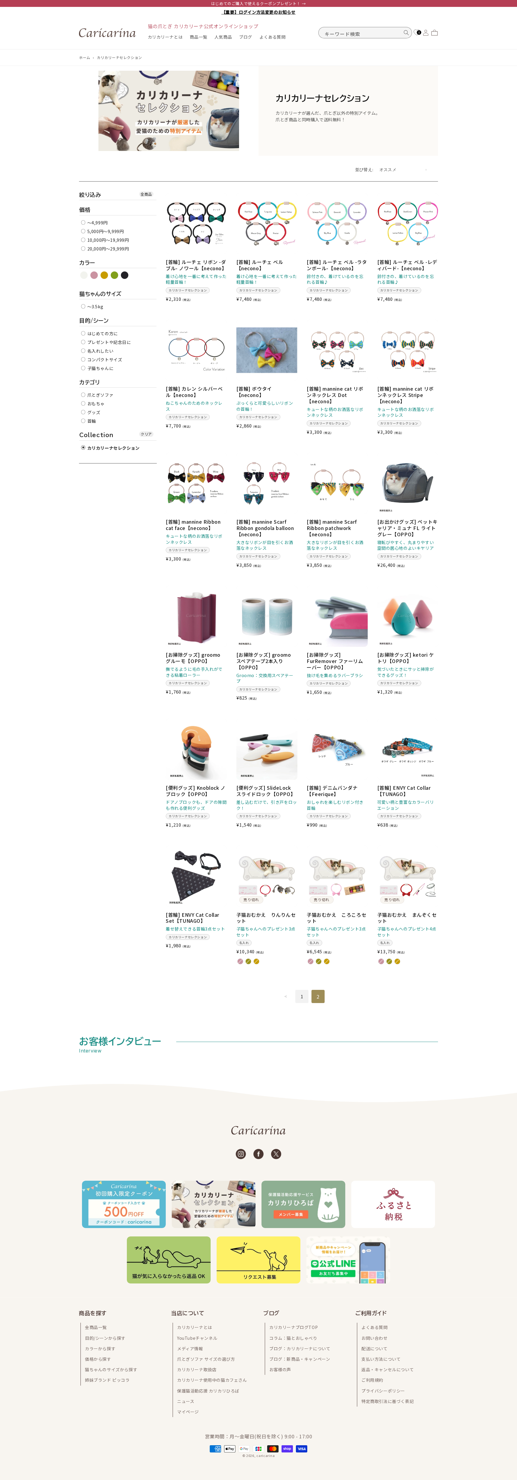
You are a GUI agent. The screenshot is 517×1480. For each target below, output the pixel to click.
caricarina (265, 1455)
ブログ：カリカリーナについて (299, 1348)
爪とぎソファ (99, 395)
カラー (87, 262)
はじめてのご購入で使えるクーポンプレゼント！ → (258, 3)
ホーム (84, 57)
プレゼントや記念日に (108, 342)
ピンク (94, 275)
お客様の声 (280, 1369)
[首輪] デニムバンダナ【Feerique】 (332, 791)
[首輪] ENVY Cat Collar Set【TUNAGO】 (192, 918)
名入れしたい (99, 351)
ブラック (125, 275)
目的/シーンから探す (105, 1338)
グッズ (93, 412)
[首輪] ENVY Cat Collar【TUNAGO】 (404, 791)
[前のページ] (285, 996)
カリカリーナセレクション (119, 57)
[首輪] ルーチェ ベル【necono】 (259, 265)
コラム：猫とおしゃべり (293, 1338)
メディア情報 (190, 1348)
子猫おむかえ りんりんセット (266, 918)
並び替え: (364, 169)
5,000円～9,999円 (105, 231)
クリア (146, 434)
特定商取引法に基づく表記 (387, 1401)
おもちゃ (95, 404)
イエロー (105, 275)
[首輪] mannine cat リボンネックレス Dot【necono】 (335, 395)
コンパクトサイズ (104, 360)
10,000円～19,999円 (107, 240)
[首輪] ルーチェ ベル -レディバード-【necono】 (407, 265)
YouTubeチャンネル (197, 1338)
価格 (84, 209)
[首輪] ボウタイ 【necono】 (254, 392)
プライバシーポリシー (383, 1391)
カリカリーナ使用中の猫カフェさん (212, 1380)
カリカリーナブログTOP (293, 1327)
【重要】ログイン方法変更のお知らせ (258, 12)
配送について (374, 1348)
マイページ (188, 1412)
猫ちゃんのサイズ (100, 294)
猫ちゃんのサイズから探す (111, 1369)
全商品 (146, 194)
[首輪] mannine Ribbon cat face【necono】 (193, 525)
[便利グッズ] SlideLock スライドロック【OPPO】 (266, 791)
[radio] (240, 961)
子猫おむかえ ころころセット (336, 918)
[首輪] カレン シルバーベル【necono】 (194, 392)
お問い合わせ (374, 1338)
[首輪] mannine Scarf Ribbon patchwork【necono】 (332, 528)
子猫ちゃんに (99, 368)
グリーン (115, 275)
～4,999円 (97, 223)
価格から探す (98, 1359)
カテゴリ (89, 382)
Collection (96, 435)
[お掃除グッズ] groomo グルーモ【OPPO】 (193, 658)
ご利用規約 (372, 1380)
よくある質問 (374, 1327)
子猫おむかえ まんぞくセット (407, 918)
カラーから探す (100, 1348)
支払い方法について (381, 1359)
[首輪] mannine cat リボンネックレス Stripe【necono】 (405, 395)
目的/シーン (94, 320)
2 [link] (318, 996)
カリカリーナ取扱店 (196, 1369)
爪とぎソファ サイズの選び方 (206, 1359)
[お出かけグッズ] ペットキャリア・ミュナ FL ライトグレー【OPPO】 (407, 528)
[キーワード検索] (406, 32)
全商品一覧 (96, 1327)
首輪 (91, 421)
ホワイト (84, 275)
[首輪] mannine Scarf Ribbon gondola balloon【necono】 (265, 528)
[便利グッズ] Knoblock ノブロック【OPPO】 (196, 791)
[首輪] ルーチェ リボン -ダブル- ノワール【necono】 (196, 265)
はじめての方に (102, 333)
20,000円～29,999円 (107, 249)
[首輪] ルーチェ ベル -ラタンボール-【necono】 (337, 265)
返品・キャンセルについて (387, 1369)
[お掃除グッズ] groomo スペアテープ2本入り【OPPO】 (263, 661)
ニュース (185, 1401)
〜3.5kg (94, 306)
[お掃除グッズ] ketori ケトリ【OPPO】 (405, 658)
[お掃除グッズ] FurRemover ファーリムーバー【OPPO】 (335, 661)
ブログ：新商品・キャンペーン (299, 1359)
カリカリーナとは (194, 1327)
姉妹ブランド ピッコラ (107, 1380)
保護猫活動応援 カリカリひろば (208, 1391)
